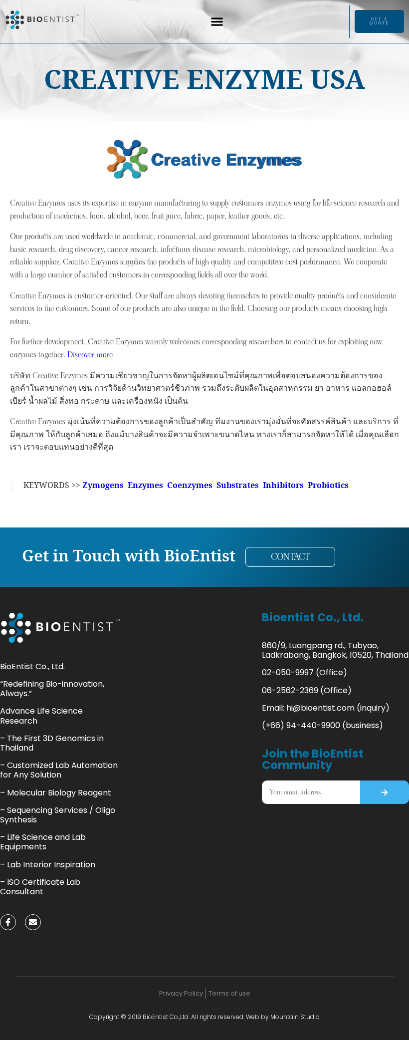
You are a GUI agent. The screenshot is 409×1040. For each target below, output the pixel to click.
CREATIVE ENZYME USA (204, 81)
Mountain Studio (295, 1017)
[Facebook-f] (8, 922)
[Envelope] (33, 922)
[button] (216, 21)
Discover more (90, 354)
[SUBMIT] (384, 792)
